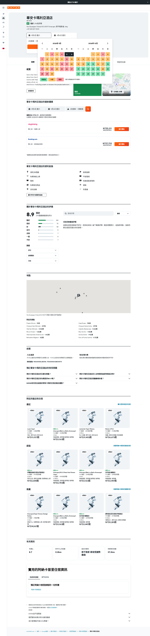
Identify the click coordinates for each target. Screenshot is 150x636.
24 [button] (57, 69)
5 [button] (66, 54)
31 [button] (103, 74)
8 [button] (47, 59)
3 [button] (102, 54)
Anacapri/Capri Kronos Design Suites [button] (37, 515)
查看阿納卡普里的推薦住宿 (122, 489)
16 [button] (52, 64)
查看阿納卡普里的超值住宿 (122, 446)
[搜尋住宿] (3, 18)
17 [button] (57, 64)
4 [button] (61, 54)
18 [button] (62, 64)
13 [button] (71, 59)
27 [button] (72, 69)
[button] (148, 2)
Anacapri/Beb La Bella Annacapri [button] (64, 431)
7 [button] (42, 59)
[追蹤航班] (3, 37)
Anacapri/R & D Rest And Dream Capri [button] (64, 473)
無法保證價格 (53, 607)
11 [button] (61, 59)
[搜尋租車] (3, 22)
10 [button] (57, 59)
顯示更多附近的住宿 (124, 404)
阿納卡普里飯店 (36, 589)
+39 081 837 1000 (33, 29)
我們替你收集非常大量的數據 (39, 617)
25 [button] (62, 69)
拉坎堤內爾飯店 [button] (110, 472)
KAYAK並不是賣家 (35, 614)
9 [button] (52, 59)
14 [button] (42, 64)
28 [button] (42, 74)
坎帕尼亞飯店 (63, 631)
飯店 (38, 631)
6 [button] (71, 54)
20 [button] (72, 64)
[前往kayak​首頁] (13, 7)
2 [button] (52, 54)
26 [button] (67, 69)
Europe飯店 (45, 631)
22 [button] (47, 69)
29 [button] (47, 74)
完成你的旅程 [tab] (34, 577)
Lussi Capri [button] (31, 429)
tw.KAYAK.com (30, 631)
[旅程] (3, 43)
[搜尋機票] (3, 14)
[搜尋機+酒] (3, 27)
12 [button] (67, 59)
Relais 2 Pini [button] (109, 429)
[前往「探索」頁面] (3, 33)
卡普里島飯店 (72, 631)
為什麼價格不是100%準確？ (39, 621)
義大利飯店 (54, 631)
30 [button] (52, 74)
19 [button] (67, 64)
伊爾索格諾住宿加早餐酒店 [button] (35, 472)
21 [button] (42, 69)
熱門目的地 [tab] (45, 577)
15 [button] (47, 64)
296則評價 (38, 23)
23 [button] (52, 69)
